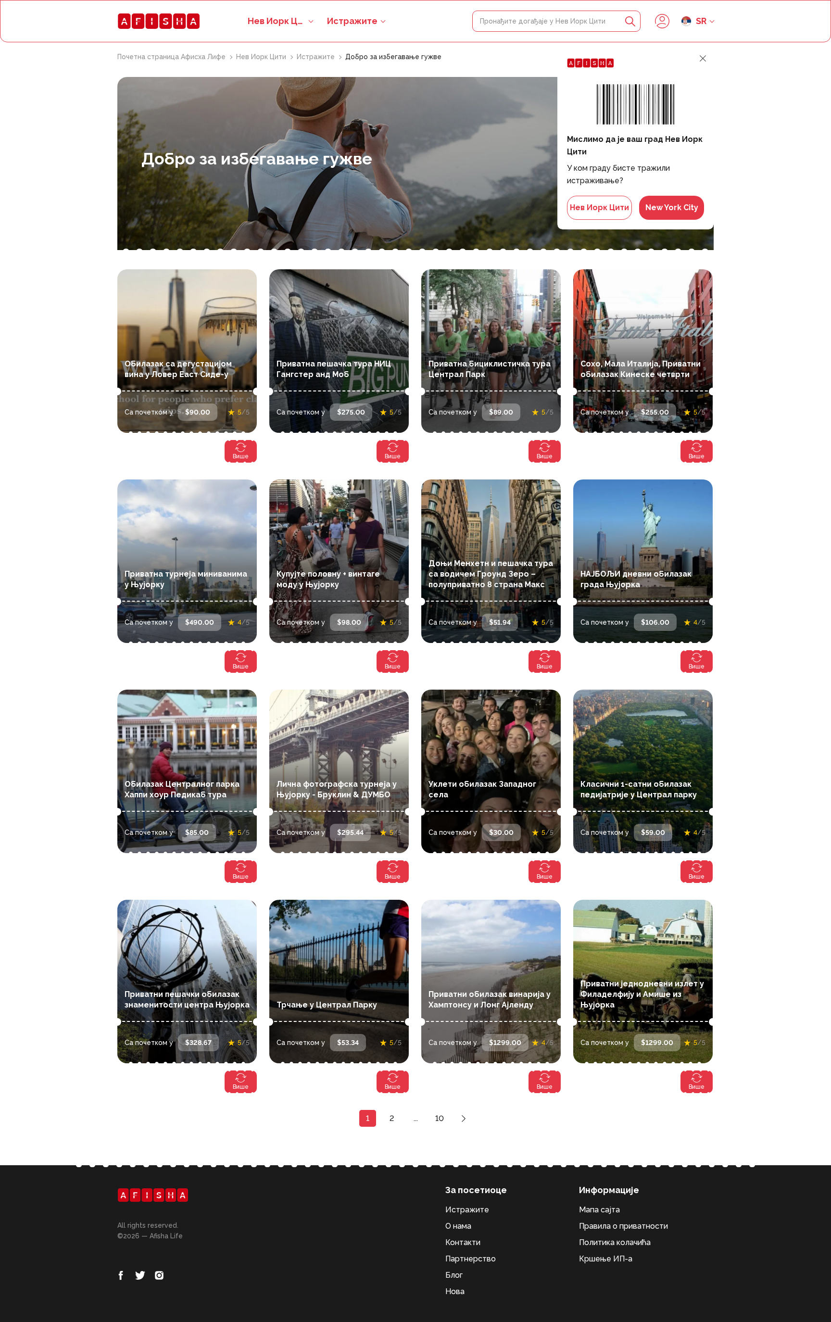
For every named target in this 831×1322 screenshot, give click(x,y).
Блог (454, 1275)
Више (241, 456)
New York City (671, 207)
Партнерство (470, 1258)
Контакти (462, 1242)
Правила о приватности (623, 1226)
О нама (458, 1226)
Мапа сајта (599, 1209)
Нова (455, 1291)
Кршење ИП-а (605, 1258)
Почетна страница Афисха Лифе (172, 57)
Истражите (352, 21)
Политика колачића (615, 1242)
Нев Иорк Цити (262, 57)
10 (439, 1118)
